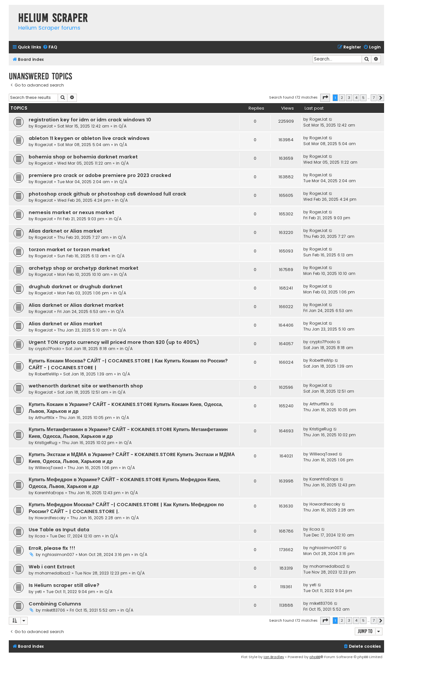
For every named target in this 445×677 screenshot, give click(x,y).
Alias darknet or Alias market (65, 231)
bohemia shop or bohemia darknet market (83, 157)
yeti (38, 591)
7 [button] (374, 97)
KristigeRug (46, 442)
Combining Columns (55, 604)
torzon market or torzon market (69, 249)
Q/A (122, 126)
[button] (325, 98)
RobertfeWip (47, 374)
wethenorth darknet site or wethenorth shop (86, 386)
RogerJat (44, 126)
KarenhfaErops (49, 492)
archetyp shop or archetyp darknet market (83, 268)
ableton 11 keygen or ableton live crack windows (89, 138)
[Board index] (11, 11)
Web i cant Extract (52, 566)
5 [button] (363, 97)
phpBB (314, 656)
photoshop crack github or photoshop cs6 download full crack (107, 194)
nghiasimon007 (58, 554)
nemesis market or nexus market (71, 212)
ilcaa (40, 536)
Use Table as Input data (59, 529)
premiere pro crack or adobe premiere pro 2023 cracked (100, 175)
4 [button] (356, 97)
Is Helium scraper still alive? (64, 585)
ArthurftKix (44, 417)
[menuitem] (50, 47)
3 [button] (349, 97)
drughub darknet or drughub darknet (75, 286)
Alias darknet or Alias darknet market (76, 305)
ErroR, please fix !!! (52, 548)
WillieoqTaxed (49, 467)
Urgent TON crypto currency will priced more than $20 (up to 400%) (114, 342)
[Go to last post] (331, 119)
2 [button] (342, 97)
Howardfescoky (50, 518)
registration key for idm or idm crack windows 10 (90, 119)
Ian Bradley (274, 656)
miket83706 (53, 610)
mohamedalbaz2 (52, 573)
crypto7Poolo (48, 348)
